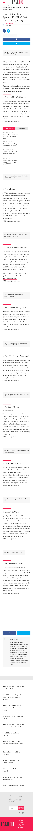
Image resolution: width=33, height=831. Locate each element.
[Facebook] (4, 31)
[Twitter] (8, 31)
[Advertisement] (16, 612)
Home (4, 5)
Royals (10, 795)
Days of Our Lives (11, 5)
